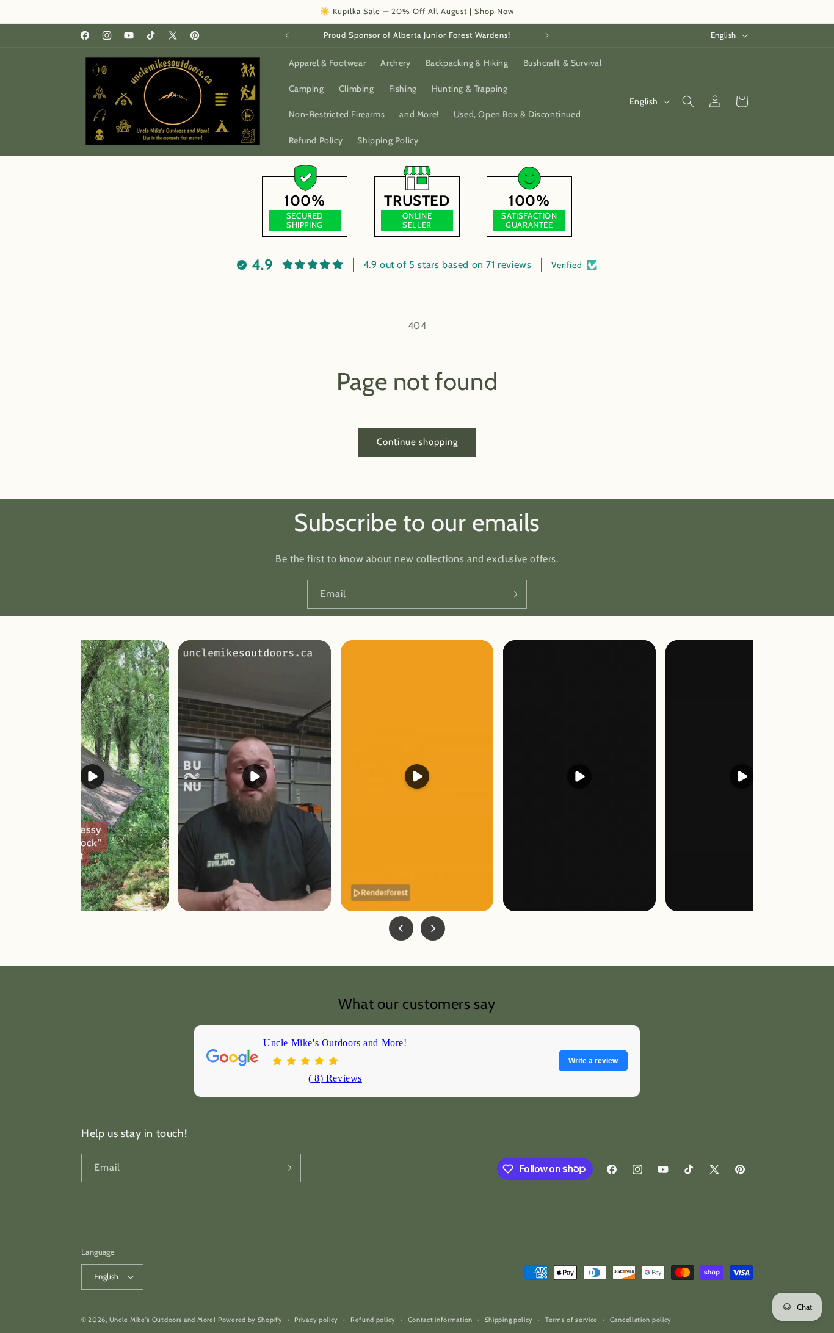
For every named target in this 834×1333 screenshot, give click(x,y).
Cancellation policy (641, 1319)
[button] (688, 101)
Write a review (593, 1061)
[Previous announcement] (287, 35)
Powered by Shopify (250, 1319)
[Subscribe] (512, 594)
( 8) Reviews (335, 1077)
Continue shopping (417, 441)
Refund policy (373, 1319)
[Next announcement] (547, 35)
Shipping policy (509, 1319)
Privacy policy (316, 1319)
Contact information (440, 1319)
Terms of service (571, 1319)
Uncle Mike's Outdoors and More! (335, 1043)
